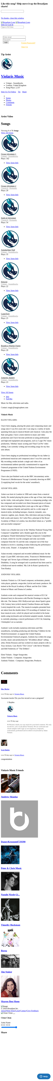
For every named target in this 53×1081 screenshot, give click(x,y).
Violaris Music (19, 694)
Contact (23, 1011)
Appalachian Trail (8, 250)
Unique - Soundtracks (9, 156)
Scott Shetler (5, 750)
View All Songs (7, 133)
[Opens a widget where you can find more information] (44, 1077)
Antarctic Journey (8, 378)
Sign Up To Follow (8, 92)
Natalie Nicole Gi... (10, 894)
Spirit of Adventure (8, 218)
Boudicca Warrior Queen (10, 346)
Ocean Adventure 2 (8, 186)
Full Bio (9, 399)
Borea (4, 950)
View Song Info (12, 163)
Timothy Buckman (10, 925)
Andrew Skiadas (9, 796)
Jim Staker (6, 972)
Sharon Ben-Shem (10, 1001)
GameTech (5, 314)
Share (24, 92)
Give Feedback (33, 1011)
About (3, 1011)
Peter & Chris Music (11, 868)
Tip (19, 92)
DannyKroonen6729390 (13, 841)
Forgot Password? (28, 43)
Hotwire (4, 282)
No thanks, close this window (12, 18)
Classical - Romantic (9, 188)
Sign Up (24, 47)
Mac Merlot (5, 689)
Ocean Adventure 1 (8, 154)
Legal (17, 1011)
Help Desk (10, 1011)
